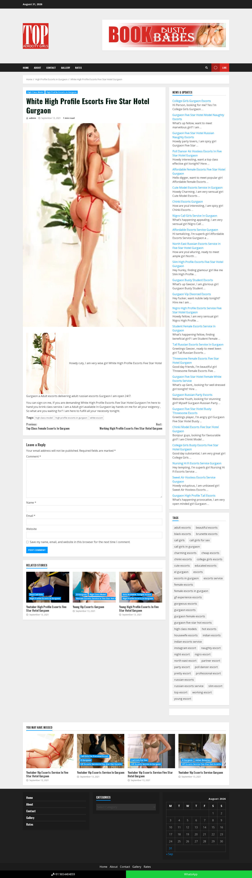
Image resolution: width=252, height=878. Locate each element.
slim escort (215, 686)
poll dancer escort (206, 667)
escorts (198, 572)
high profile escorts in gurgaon (71, 417)
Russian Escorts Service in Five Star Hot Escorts (99, 598)
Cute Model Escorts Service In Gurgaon (197, 187)
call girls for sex (200, 540)
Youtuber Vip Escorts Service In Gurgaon (100, 751)
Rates (78, 67)
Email (30, 516)
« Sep (169, 854)
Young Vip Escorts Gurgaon (94, 587)
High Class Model (35, 92)
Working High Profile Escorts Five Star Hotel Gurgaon (131, 426)
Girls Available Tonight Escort (137, 594)
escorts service (213, 578)
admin (32, 118)
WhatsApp (190, 874)
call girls (179, 540)
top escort (180, 692)
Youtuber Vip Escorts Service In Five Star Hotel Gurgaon (50, 751)
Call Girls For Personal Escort (94, 756)
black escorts (182, 534)
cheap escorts (210, 553)
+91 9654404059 (64, 874)
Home (26, 67)
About (37, 67)
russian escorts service (188, 686)
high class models (185, 629)
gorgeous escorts (185, 603)
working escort (202, 692)
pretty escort (182, 673)
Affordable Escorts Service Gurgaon (195, 230)
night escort (182, 654)
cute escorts (182, 565)
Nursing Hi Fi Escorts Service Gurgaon (196, 463)
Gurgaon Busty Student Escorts (192, 280)
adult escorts (182, 527)
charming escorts (185, 553)
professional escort (208, 673)
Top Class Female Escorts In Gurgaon (47, 426)
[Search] (206, 67)
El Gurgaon (81, 594)
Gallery (65, 67)
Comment (33, 456)
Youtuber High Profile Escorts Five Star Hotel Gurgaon (47, 587)
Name (31, 502)
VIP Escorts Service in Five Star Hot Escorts (101, 764)
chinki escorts (183, 559)
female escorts (183, 584)
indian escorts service (188, 642)
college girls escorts (209, 559)
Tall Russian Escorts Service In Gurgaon (197, 344)
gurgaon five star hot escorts (193, 623)
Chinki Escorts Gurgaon (187, 201)
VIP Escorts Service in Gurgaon (146, 764)
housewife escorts (186, 635)
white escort (96, 417)
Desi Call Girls (36, 594)
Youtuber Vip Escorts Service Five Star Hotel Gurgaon (151, 751)
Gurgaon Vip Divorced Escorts (191, 294)
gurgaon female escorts (189, 616)
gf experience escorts (188, 597)
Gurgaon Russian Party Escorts (192, 395)
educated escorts (206, 565)
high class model (44, 417)
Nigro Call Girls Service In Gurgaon (194, 216)
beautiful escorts (207, 527)
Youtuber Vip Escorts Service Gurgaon (202, 751)
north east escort (185, 661)
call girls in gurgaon (187, 546)
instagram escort (185, 648)
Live (224, 67)
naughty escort (211, 648)
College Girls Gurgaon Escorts (191, 101)
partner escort (210, 661)
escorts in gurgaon (186, 578)
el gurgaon (181, 572)
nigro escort (203, 654)
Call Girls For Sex (139, 760)
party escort (182, 667)
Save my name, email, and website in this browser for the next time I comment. (80, 542)
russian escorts (184, 680)
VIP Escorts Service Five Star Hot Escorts (201, 764)
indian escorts (212, 635)
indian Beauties (203, 760)
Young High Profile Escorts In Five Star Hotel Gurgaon (140, 587)
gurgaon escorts (185, 610)
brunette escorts (207, 534)
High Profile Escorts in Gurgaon (61, 92)
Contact (51, 67)
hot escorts (209, 629)
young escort (182, 699)
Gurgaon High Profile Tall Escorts (193, 495)
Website (31, 529)
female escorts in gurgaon (191, 591)
